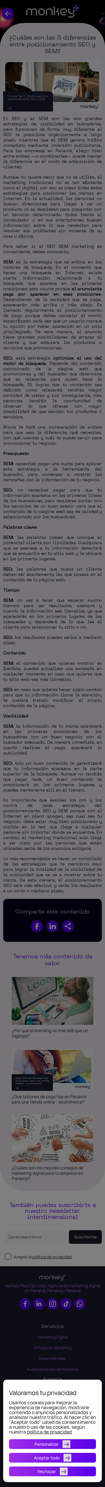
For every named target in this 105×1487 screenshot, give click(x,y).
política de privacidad (49, 1432)
